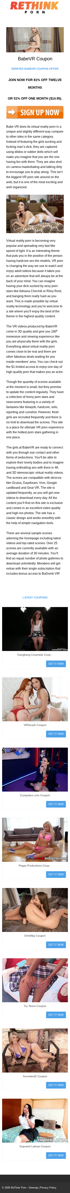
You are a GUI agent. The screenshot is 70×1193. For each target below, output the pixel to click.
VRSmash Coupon (35, 725)
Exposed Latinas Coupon (35, 1146)
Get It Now (56, 663)
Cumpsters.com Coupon (35, 795)
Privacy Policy (48, 1187)
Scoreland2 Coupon (35, 1076)
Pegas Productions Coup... (35, 865)
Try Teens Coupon (35, 1006)
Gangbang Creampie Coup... (35, 654)
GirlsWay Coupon (35, 935)
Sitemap (33, 1187)
